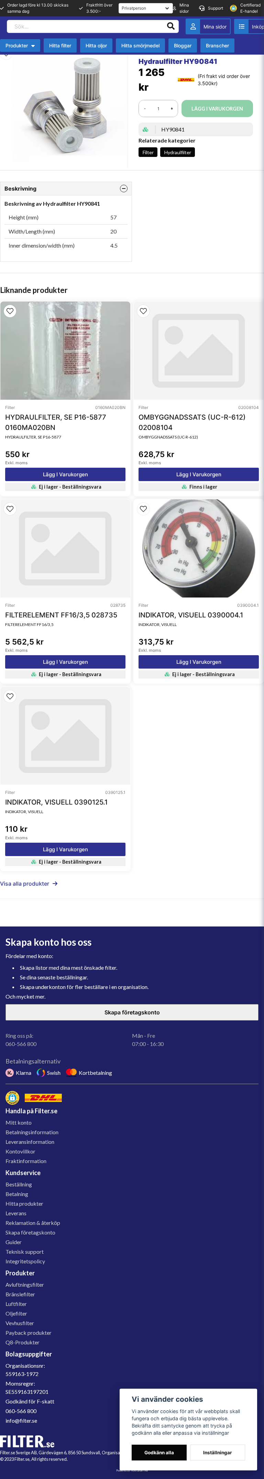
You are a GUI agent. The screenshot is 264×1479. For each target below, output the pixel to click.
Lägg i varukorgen (65, 474)
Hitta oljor (96, 45)
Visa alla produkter (24, 883)
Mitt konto (19, 1122)
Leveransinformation (30, 1141)
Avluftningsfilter (25, 1284)
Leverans (16, 1213)
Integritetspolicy (25, 1261)
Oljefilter (16, 1313)
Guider (14, 1242)
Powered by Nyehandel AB (132, 1470)
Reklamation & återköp (33, 1222)
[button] (10, 311)
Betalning (17, 1194)
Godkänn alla (159, 1452)
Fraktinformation (26, 1161)
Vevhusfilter (20, 1323)
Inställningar (217, 1452)
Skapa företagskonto (132, 1012)
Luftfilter (16, 1303)
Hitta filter (60, 45)
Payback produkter (29, 1332)
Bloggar (182, 45)
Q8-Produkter (23, 1342)
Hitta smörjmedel (140, 45)
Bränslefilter (20, 1294)
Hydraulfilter (177, 152)
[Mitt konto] (208, 26)
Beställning (19, 1184)
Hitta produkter (24, 1203)
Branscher (217, 45)
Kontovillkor (20, 1151)
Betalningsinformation (32, 1132)
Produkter (17, 45)
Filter (148, 152)
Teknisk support (25, 1251)
